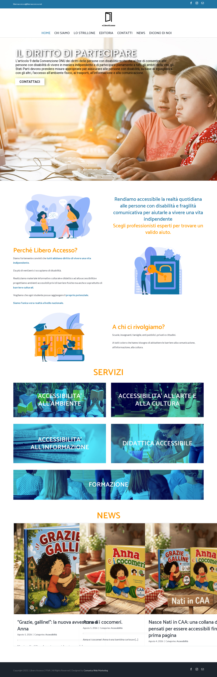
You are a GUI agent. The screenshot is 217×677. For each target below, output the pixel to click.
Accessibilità (51, 634)
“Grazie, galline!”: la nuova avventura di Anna (57, 625)
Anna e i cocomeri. (102, 622)
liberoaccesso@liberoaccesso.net (27, 4)
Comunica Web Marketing (96, 670)
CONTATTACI (30, 82)
